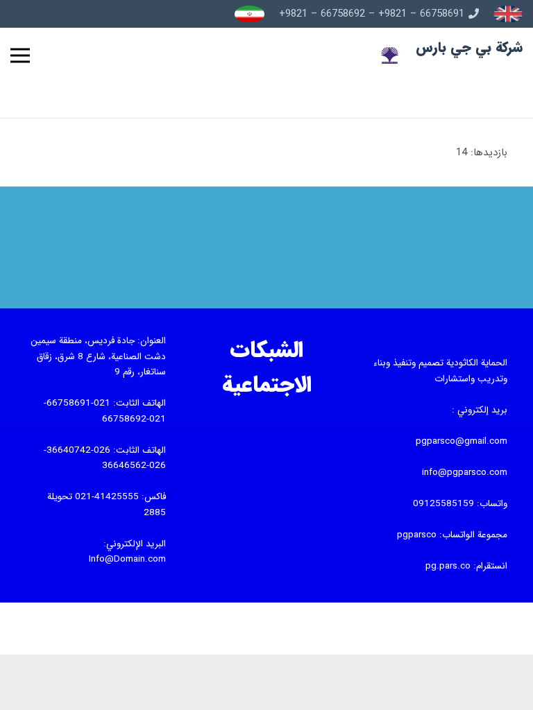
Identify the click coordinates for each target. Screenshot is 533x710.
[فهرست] (20, 55)
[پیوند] (508, 14)
